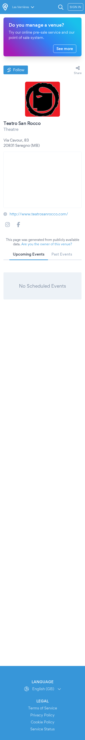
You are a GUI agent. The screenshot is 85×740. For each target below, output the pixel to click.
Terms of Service (42, 708)
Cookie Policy (42, 722)
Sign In (75, 7)
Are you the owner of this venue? (46, 244)
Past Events (61, 254)
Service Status (42, 729)
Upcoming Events (28, 254)
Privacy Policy (42, 715)
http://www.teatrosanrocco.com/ (39, 214)
